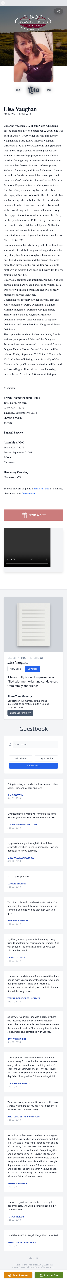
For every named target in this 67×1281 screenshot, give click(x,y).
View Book (15, 668)
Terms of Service (42, 1267)
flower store (28, 493)
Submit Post (33, 765)
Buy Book (32, 668)
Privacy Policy (25, 1267)
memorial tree (41, 488)
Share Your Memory (20, 712)
